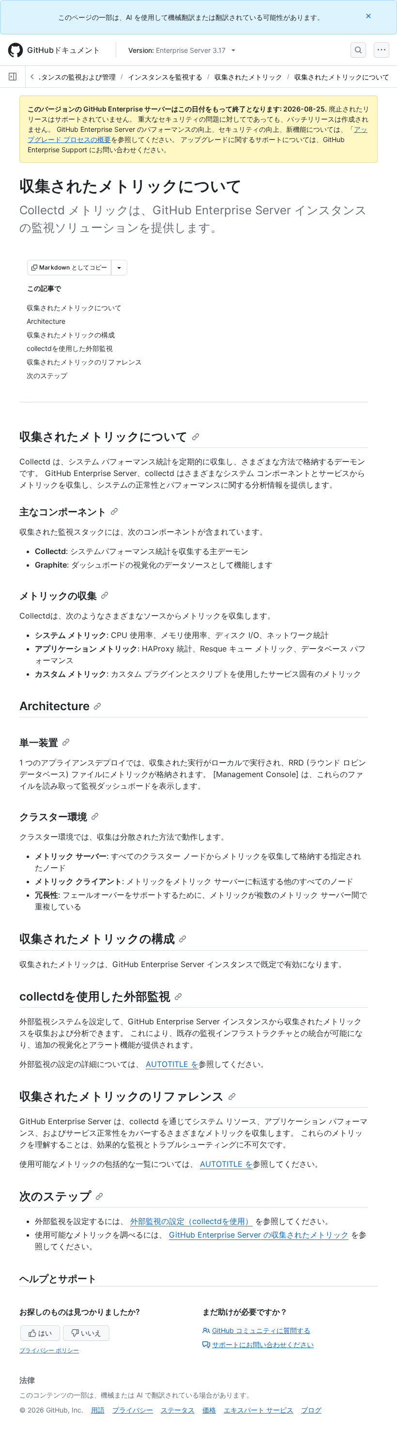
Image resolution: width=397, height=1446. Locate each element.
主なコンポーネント (63, 512)
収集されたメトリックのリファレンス (121, 1096)
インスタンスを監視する (165, 77)
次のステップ (55, 1196)
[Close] (369, 15)
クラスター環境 (53, 817)
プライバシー (132, 1410)
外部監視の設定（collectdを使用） (191, 1221)
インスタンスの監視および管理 (68, 77)
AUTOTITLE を (172, 1064)
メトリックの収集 (58, 596)
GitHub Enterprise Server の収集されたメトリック (259, 1234)
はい (45, 1333)
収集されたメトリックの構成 (97, 939)
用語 (98, 1410)
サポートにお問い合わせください (263, 1344)
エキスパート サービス (258, 1410)
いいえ (91, 1333)
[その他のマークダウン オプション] (119, 267)
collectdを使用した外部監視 (94, 996)
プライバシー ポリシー (49, 1350)
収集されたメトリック (248, 77)
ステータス (178, 1410)
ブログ (311, 1410)
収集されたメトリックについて (341, 77)
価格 (209, 1410)
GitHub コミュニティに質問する (261, 1330)
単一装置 (38, 742)
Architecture (54, 706)
